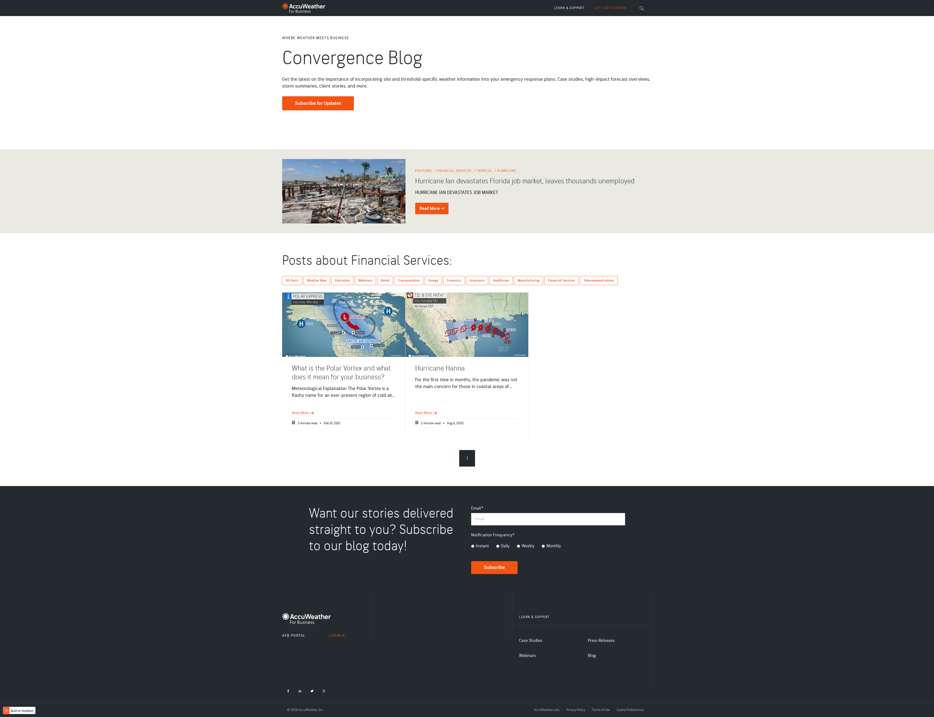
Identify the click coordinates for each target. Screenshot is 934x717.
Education (342, 280)
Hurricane (506, 171)
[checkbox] (548, 547)
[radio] (480, 547)
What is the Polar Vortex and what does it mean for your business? (341, 372)
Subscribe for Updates (318, 103)
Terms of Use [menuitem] (601, 710)
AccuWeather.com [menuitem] (546, 710)
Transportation (409, 280)
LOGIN (335, 635)
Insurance (477, 280)
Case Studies (530, 640)
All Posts (292, 280)
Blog (592, 655)
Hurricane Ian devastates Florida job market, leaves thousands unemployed (524, 181)
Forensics (454, 280)
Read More (430, 208)
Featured (424, 171)
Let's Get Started (610, 8)
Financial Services (455, 171)
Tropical (485, 171)
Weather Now (316, 280)
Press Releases (601, 640)
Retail (385, 280)
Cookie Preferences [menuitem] (630, 710)
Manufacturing (528, 280)
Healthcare (501, 280)
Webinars (365, 280)
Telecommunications (599, 280)
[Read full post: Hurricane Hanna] (467, 324)
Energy (433, 280)
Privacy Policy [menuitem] (575, 710)
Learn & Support (569, 8)
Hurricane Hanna (440, 368)
